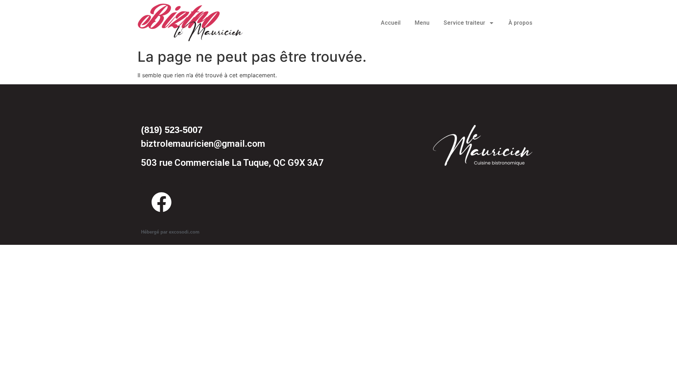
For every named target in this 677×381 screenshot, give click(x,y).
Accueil (391, 22)
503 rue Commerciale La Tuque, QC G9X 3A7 (232, 162)
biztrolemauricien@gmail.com (203, 143)
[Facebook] (161, 202)
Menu (422, 22)
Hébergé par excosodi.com (170, 232)
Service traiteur (464, 22)
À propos (520, 22)
